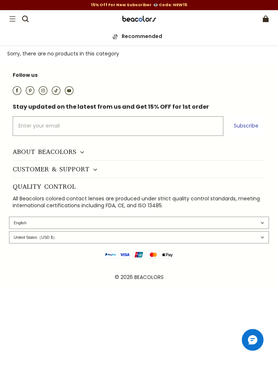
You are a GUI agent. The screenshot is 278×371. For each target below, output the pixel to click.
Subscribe (246, 125)
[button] (12, 19)
